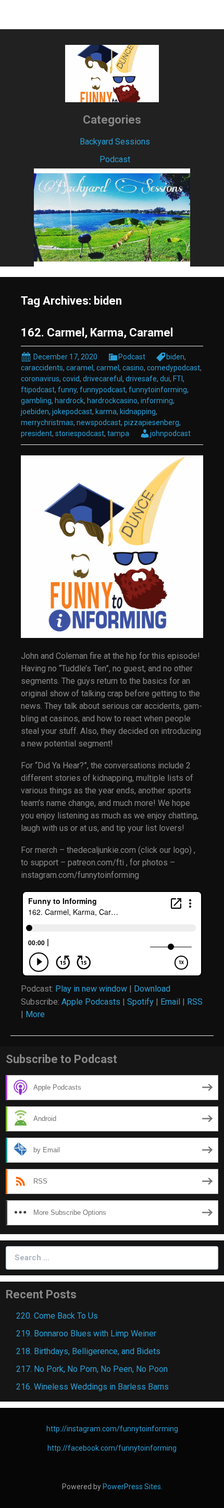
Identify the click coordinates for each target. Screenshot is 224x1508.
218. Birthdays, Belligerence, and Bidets (88, 1351)
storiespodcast (79, 433)
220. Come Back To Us (57, 1316)
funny (67, 389)
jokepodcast (72, 411)
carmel (107, 368)
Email (170, 1002)
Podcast (114, 159)
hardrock (69, 400)
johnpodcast (170, 433)
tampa (118, 433)
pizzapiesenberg (151, 422)
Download (152, 989)
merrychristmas (47, 422)
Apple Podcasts (90, 1002)
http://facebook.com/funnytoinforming (112, 1448)
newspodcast (99, 422)
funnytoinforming (158, 389)
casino (133, 368)
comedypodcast (173, 368)
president (36, 433)
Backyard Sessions (115, 142)
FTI (178, 379)
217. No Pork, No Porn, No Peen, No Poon (92, 1369)
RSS (195, 1002)
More (35, 1014)
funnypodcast (103, 389)
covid (71, 379)
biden (175, 357)
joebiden (35, 411)
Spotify (140, 1002)
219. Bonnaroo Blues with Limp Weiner (86, 1333)
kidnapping (138, 411)
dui (165, 379)
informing (157, 400)
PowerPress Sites (132, 1486)
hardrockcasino (112, 400)
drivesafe (141, 379)
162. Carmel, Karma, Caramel (97, 332)
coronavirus (40, 379)
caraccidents (42, 368)
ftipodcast (38, 389)
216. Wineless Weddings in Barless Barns (92, 1387)
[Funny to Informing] (112, 73)
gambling (36, 400)
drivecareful (102, 379)
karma (106, 411)
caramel (79, 368)
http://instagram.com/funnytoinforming (112, 1429)
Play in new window (91, 989)
